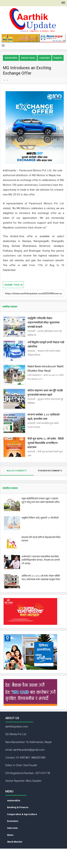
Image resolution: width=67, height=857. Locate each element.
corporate (44, 58)
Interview (12, 828)
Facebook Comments (50, 471)
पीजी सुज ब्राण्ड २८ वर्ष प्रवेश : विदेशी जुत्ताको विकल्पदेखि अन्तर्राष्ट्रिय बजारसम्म (46, 443)
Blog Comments (18, 471)
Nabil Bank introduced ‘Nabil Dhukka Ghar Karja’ (45, 368)
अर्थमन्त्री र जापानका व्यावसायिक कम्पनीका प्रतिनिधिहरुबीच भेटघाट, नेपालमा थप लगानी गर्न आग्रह (40, 560)
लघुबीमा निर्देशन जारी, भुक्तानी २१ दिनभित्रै (40, 517)
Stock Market (14, 841)
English (58, 58)
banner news (28, 58)
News (10, 835)
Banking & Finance (17, 807)
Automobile (11, 58)
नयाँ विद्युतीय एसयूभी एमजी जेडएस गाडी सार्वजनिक (46, 344)
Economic (12, 821)
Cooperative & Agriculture (22, 814)
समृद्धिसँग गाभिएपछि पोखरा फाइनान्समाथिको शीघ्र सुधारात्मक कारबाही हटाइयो (43, 322)
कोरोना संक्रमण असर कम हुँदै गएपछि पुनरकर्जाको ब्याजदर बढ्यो (45, 392)
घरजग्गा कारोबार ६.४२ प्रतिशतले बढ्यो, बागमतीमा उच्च (43, 416)
